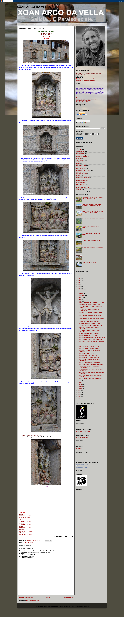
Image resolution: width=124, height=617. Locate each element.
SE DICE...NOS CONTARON (82, 187)
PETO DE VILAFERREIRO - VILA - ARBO (88, 335)
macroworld (71, 606)
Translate (87, 122)
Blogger (87, 606)
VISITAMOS (79, 189)
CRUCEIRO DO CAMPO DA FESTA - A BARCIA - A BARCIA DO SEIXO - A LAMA (93, 212)
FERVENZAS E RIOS (81, 165)
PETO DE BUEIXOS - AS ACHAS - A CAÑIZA (89, 346)
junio (80, 301)
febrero (81, 386)
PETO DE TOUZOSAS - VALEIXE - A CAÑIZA (89, 362)
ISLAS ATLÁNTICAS (81, 168)
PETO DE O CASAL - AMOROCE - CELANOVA (90, 348)
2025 (79, 275)
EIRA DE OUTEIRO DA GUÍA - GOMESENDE (89, 333)
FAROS (78, 163)
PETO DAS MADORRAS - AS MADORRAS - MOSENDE (91, 341)
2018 (79, 288)
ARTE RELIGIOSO (29, 542)
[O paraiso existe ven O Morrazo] (77, 465)
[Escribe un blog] (47, 540)
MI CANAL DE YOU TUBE (82, 437)
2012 (79, 400)
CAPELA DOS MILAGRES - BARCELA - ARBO (89, 304)
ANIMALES (79, 149)
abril (80, 382)
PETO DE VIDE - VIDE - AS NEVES (87, 353)
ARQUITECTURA (80, 153)
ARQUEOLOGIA (80, 151)
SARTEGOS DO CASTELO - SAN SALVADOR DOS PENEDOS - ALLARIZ (92, 248)
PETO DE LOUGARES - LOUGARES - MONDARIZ (90, 344)
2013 (79, 398)
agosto (81, 297)
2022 (79, 280)
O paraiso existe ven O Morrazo (82, 464)
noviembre (82, 291)
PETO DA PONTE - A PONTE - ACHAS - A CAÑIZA (90, 339)
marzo (80, 384)
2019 (79, 286)
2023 (79, 278)
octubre (81, 293)
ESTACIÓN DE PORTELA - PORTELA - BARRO (93, 255)
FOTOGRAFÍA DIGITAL (81, 167)
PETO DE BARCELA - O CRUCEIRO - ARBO (89, 357)
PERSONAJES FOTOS (81, 180)
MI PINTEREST (79, 426)
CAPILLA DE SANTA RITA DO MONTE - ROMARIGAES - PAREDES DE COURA (91, 205)
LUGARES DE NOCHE (81, 173)
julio (80, 299)
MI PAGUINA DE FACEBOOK (83, 431)
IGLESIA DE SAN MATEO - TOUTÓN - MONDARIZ (90, 325)
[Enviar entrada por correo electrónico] (43, 540)
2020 (79, 284)
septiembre (82, 295)
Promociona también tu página (81, 467)
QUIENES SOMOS (80, 182)
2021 (79, 282)
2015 (79, 394)
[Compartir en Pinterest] (51, 540)
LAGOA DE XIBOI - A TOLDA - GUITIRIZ (91, 240)
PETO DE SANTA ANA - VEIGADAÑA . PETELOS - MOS (92, 337)
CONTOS (78, 158)
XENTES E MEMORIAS (81, 191)
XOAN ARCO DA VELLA (34, 7)
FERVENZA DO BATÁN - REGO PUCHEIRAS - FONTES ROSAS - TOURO (93, 198)
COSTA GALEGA (80, 160)
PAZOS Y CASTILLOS (81, 179)
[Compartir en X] (48, 540)
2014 (79, 396)
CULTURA (78, 161)
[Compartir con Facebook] (50, 540)
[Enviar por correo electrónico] (46, 540)
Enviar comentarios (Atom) (32, 600)
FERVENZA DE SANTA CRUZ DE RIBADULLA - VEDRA (92, 302)
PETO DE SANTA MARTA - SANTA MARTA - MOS (90, 343)
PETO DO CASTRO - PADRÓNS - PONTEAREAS (90, 378)
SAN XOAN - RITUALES (82, 185)
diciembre (81, 289)
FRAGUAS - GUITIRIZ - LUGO (89, 262)
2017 (79, 390)
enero (80, 388)
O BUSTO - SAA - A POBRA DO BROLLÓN (89, 321)
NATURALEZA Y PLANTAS (82, 177)
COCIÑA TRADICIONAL (81, 156)
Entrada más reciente (26, 597)
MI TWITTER (79, 448)
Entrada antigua (68, 597)
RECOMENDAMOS (80, 184)
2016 (79, 392)
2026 (79, 273)
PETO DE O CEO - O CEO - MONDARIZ (88, 355)
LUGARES (78, 172)
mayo (80, 380)
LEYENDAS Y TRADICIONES (83, 170)
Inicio (48, 597)
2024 (79, 276)
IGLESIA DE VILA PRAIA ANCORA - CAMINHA (89, 323)
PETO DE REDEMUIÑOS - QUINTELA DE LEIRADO (91, 364)
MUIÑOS (78, 175)
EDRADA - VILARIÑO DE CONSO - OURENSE (93, 218)
